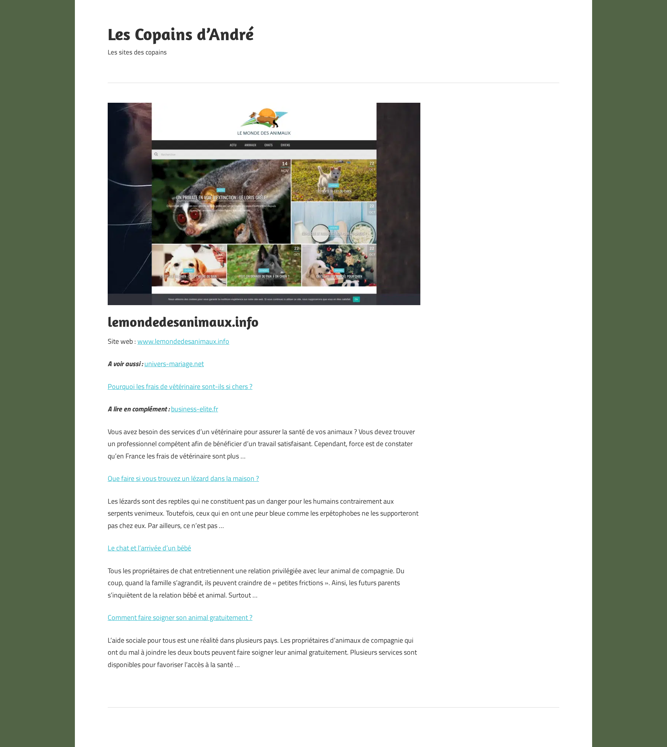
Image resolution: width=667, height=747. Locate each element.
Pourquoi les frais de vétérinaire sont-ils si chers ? (180, 386)
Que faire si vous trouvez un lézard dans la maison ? (183, 478)
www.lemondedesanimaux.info (183, 341)
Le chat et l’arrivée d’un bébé (149, 548)
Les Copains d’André (181, 34)
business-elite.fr (194, 409)
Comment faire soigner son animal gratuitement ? (180, 617)
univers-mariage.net (174, 363)
